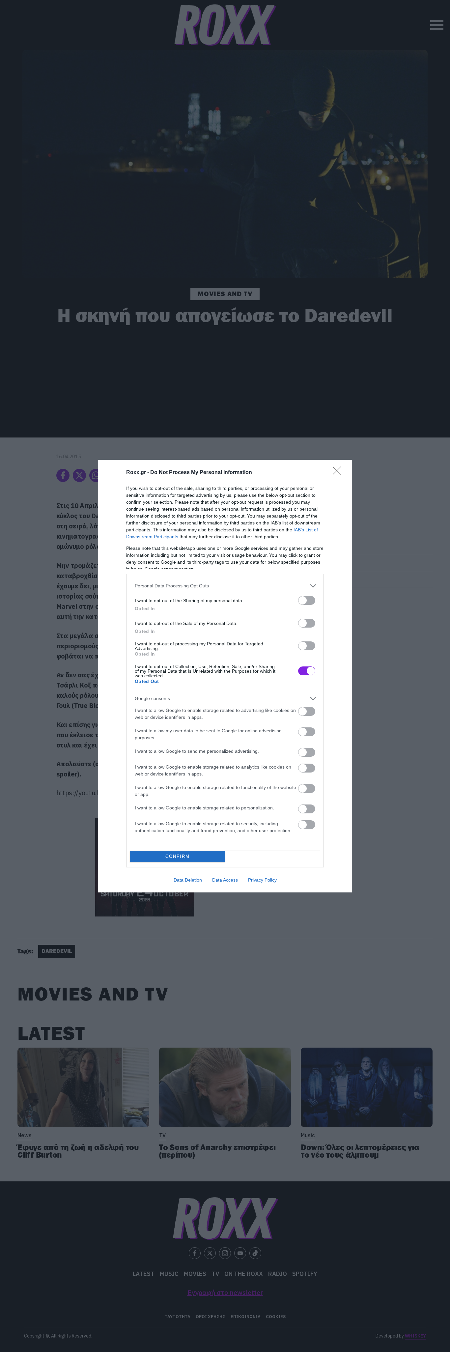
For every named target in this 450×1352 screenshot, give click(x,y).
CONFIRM (177, 856)
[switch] (306, 600)
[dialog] (225, 676)
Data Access (225, 880)
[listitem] (225, 585)
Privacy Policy (262, 880)
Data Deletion (188, 880)
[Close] (339, 472)
